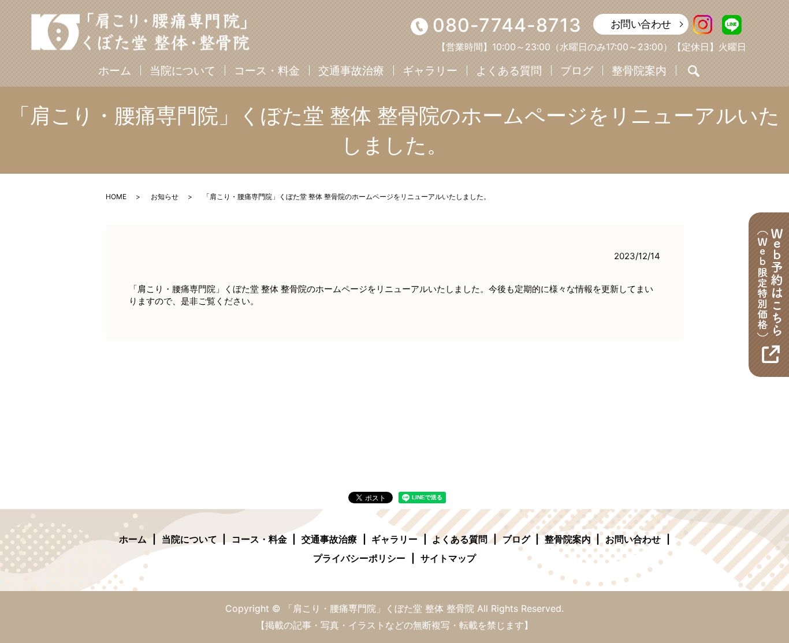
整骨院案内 (639, 70)
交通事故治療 (351, 70)
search (693, 71)
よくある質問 (509, 70)
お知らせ (164, 196)
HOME (116, 196)
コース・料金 (267, 70)
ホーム (114, 70)
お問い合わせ (641, 24)
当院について (182, 70)
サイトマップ (448, 558)
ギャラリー (430, 70)
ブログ (576, 70)
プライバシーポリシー (359, 558)
